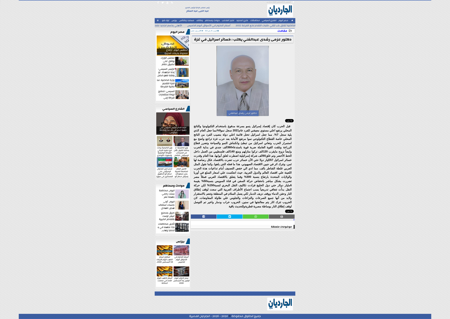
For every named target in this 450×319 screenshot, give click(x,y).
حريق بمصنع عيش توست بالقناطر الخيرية (166, 216)
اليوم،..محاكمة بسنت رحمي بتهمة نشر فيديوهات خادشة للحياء (174, 194)
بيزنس (180, 241)
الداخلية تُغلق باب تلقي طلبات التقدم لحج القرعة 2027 (265, 26)
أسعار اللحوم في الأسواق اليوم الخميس (208, 26)
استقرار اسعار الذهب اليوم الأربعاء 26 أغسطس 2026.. (164, 259)
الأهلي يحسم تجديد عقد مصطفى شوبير (159, 26)
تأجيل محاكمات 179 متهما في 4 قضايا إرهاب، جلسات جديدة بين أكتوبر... (173, 227)
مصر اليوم (177, 32)
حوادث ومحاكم (173, 186)
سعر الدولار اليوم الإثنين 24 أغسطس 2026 (181, 280)
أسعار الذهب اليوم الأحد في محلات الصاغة (164, 280)
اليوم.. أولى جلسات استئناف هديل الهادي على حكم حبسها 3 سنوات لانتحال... (173, 205)
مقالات (282, 31)
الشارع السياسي (173, 109)
